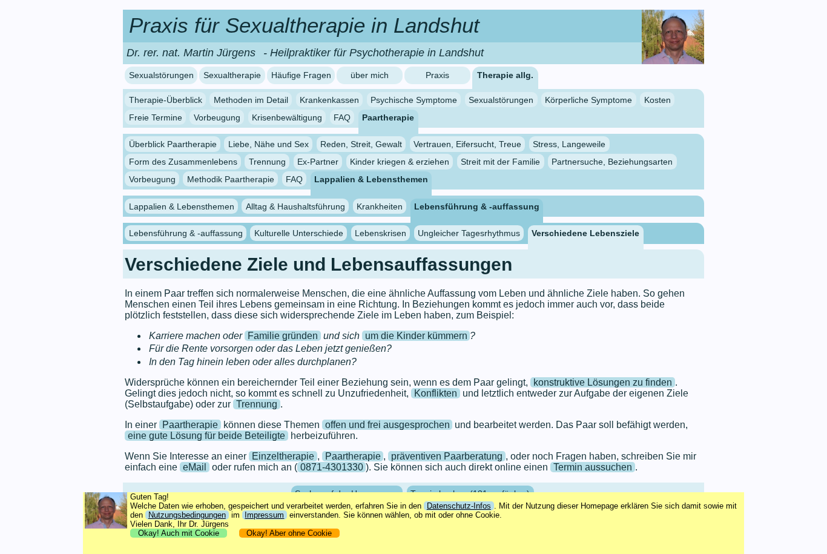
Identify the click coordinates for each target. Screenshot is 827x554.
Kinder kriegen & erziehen (399, 162)
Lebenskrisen (380, 233)
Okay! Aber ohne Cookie (289, 533)
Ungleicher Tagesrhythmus (469, 233)
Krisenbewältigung (287, 117)
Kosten (657, 100)
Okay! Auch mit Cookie (178, 533)
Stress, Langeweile (569, 144)
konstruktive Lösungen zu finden (602, 382)
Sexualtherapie (232, 75)
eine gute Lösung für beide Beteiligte (206, 435)
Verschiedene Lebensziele (585, 233)
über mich (370, 75)
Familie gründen (283, 336)
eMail (194, 467)
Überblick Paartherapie (173, 144)
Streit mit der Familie (500, 162)
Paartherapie (388, 117)
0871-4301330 (331, 467)
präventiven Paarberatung (446, 456)
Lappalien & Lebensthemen (371, 179)
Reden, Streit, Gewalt (361, 144)
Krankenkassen (329, 100)
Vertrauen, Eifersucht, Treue (467, 144)
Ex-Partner (317, 162)
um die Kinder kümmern (416, 336)
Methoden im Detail (251, 100)
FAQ (342, 117)
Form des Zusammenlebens (183, 162)
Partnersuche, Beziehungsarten (612, 162)
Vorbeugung (217, 117)
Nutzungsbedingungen (187, 514)
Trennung (267, 162)
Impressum (264, 514)
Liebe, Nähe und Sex (268, 144)
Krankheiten (380, 206)
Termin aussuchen (592, 467)
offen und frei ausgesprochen (387, 425)
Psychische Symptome (414, 100)
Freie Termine (155, 117)
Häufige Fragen (301, 75)
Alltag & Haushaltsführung (295, 206)
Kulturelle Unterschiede (298, 233)
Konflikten (435, 393)
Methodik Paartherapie (230, 179)
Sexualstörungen (161, 75)
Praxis (437, 75)
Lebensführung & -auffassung (476, 206)
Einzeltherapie (283, 456)
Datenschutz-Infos (459, 505)
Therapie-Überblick (165, 100)
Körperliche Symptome (588, 100)
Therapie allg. (505, 75)
